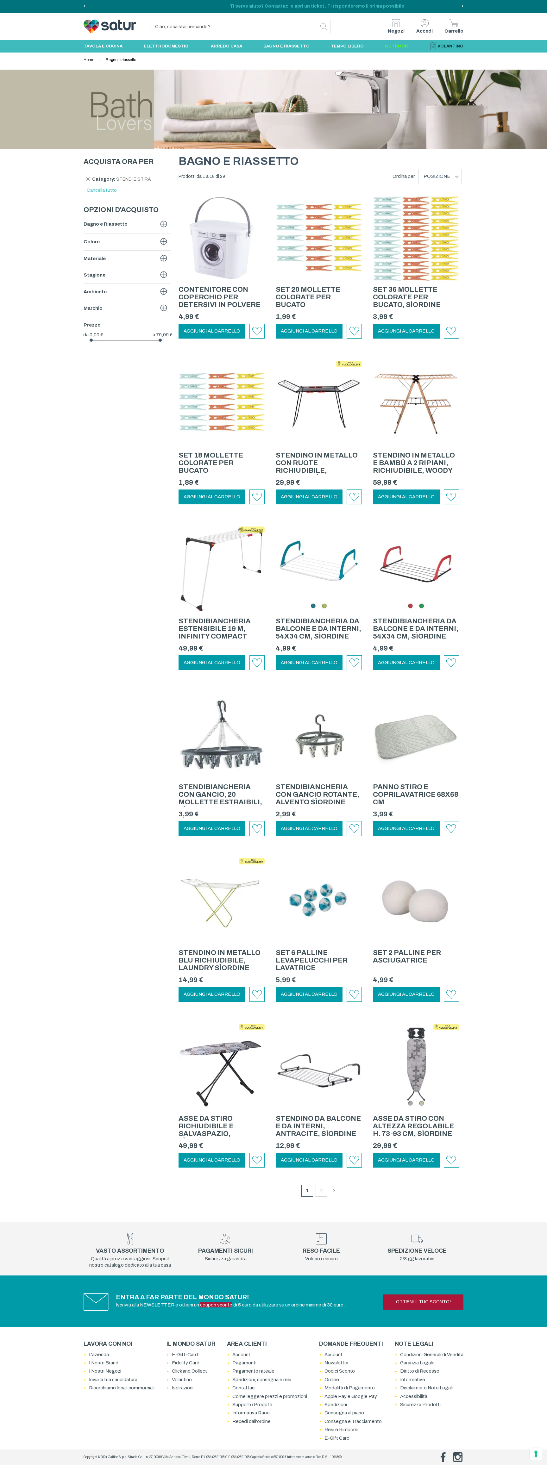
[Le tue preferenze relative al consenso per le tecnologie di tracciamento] (536, 1454)
